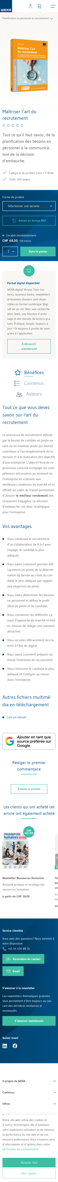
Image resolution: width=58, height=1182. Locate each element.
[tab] (29, 372)
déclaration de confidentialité (20, 1149)
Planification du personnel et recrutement (25, 18)
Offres (6, 1104)
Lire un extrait (16, 717)
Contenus (8, 1092)
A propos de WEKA (13, 1081)
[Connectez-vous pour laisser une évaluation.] (13, 125)
